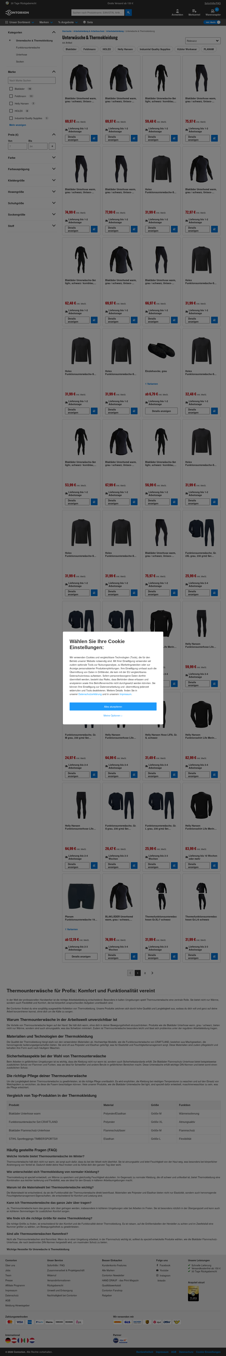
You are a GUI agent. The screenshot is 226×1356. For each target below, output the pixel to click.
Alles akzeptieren (113, 706)
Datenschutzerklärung (90, 694)
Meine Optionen (113, 715)
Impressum (125, 694)
